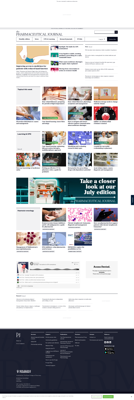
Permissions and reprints (96, 340)
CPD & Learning (49, 39)
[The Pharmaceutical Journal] (39, 33)
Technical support (50, 365)
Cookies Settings (96, 396)
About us (18, 340)
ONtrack (77, 343)
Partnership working (36, 344)
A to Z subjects (20, 343)
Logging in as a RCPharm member (52, 351)
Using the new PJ (50, 348)
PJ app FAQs (49, 362)
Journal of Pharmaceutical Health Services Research (66, 351)
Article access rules (51, 337)
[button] (132, 200)
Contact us (92, 337)
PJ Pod (17, 289)
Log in (101, 39)
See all (90, 46)
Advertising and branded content (37, 337)
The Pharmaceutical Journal (65, 337)
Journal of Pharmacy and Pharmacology (66, 346)
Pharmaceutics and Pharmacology (65, 356)
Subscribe (112, 39)
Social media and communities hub (108, 337)
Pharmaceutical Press (81, 337)
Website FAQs (49, 345)
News (37, 39)
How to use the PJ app (52, 360)
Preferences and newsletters (50, 356)
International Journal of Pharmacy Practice (66, 342)
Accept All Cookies (108, 396)
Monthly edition (24, 39)
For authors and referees (52, 343)
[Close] (131, 396)
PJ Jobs (79, 39)
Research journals (66, 39)
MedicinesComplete (80, 340)
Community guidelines (51, 340)
